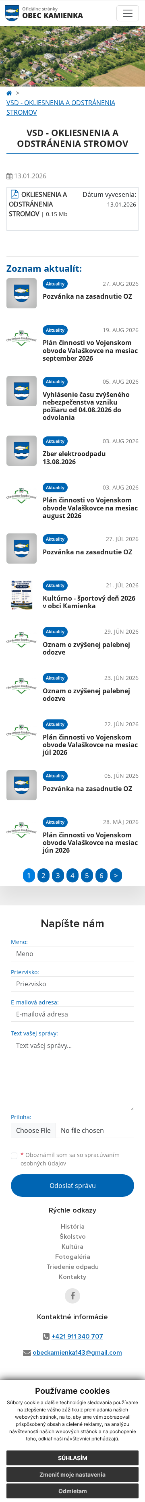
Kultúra (72, 1247)
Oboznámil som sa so (70, 1159)
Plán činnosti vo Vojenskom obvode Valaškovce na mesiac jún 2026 (90, 843)
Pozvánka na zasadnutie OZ (87, 296)
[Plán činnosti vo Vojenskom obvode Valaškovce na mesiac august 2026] (21, 499)
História (73, 1226)
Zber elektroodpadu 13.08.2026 (74, 457)
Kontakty (72, 1277)
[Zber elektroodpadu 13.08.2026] (21, 451)
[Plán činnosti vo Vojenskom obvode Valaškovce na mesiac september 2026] (21, 342)
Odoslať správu (73, 1185)
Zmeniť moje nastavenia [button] (72, 1474)
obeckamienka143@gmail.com (77, 1352)
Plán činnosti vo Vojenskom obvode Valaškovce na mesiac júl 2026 (90, 745)
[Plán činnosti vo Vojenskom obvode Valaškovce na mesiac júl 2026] (21, 736)
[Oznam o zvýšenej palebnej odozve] (21, 641)
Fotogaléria (72, 1257)
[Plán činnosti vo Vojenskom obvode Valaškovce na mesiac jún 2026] (21, 834)
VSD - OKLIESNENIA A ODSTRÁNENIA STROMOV (60, 107)
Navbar (19, 13)
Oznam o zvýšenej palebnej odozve (86, 648)
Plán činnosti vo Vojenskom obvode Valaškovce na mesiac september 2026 (90, 350)
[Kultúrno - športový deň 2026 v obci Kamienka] (21, 595)
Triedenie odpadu (72, 1267)
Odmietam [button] (72, 1491)
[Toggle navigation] (127, 13)
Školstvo (73, 1236)
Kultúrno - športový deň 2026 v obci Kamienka (89, 602)
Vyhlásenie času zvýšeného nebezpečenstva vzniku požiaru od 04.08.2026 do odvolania (86, 406)
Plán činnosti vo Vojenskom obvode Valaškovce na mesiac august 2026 (90, 508)
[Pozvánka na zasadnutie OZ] (21, 293)
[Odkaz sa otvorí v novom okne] (72, 1296)
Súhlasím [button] (72, 1457)
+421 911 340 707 (77, 1336)
